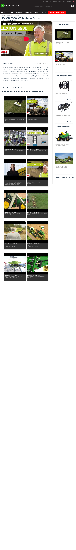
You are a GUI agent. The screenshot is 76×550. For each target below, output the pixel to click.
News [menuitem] (36, 12)
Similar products (64, 76)
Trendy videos (64, 25)
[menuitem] (2, 12)
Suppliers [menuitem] (19, 12)
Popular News (63, 127)
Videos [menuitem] (44, 12)
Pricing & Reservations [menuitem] (57, 12)
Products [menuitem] (28, 12)
